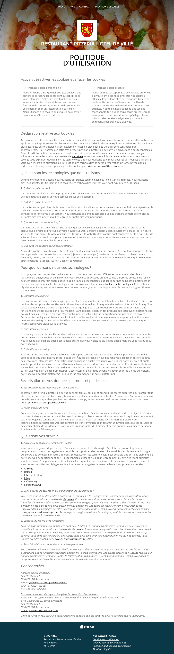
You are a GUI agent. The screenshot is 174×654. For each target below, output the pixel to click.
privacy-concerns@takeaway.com (105, 166)
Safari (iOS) (30, 481)
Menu (61, 6)
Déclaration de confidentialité (109, 642)
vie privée (77, 156)
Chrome (28, 468)
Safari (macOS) (32, 484)
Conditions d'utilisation (106, 639)
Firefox (28, 471)
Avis (72, 6)
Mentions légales (107, 6)
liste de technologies (121, 284)
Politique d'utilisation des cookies (111, 645)
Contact (85, 6)
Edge (27, 478)
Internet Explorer (34, 475)
